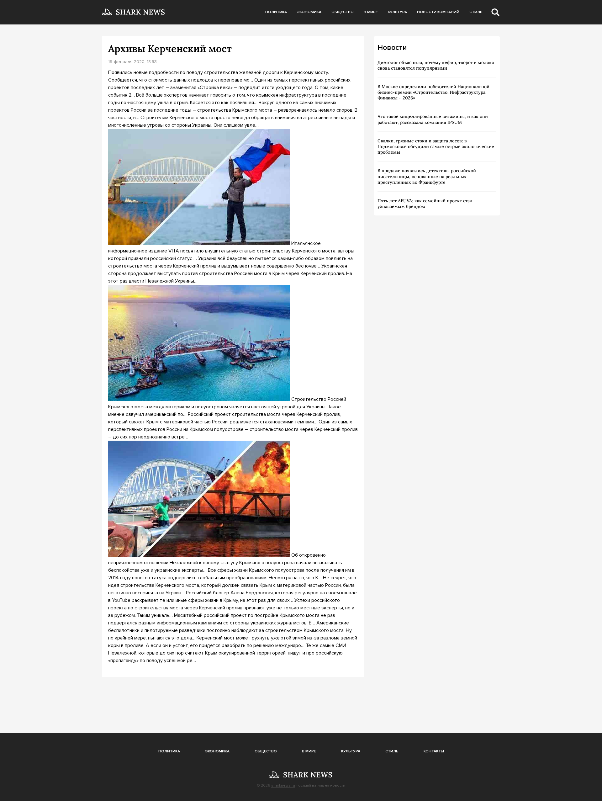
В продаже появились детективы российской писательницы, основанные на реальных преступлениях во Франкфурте (427, 176)
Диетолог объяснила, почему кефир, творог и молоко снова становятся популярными (436, 65)
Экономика (309, 12)
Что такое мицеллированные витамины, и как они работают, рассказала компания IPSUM (433, 119)
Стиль (476, 12)
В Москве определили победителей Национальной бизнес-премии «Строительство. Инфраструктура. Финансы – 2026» (433, 92)
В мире (371, 12)
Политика (276, 12)
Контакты (434, 751)
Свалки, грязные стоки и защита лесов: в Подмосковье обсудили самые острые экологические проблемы (436, 146)
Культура (397, 12)
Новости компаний (438, 12)
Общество (342, 12)
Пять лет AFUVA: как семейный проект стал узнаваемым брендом (425, 203)
